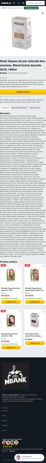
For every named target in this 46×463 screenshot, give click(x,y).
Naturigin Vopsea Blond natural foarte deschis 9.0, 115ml (34, 290)
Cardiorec (5, 408)
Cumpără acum (11, 302)
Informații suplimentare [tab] (19, 108)
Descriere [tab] (5, 108)
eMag (4, 415)
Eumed (4, 430)
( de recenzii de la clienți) (17, 73)
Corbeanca (5, 410)
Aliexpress (5, 425)
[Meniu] (23, 3)
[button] (43, 13)
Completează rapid (31, 8)
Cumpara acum (22, 92)
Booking (4, 420)
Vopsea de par (21, 100)
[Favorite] (14, 3)
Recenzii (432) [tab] (35, 108)
